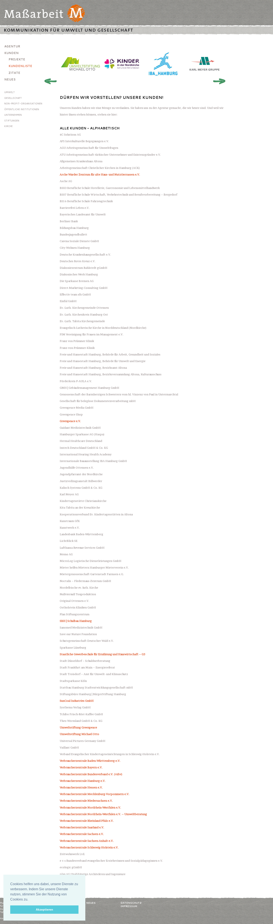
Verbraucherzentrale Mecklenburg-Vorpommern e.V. (94, 794)
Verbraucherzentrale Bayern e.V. (81, 767)
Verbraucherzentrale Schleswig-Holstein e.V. (89, 847)
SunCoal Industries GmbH (77, 700)
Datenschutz (131, 903)
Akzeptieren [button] (44, 909)
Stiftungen (11, 120)
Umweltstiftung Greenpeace (78, 727)
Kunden (11, 53)
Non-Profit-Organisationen (23, 103)
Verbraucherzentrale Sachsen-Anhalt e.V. (87, 840)
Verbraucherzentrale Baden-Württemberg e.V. (90, 760)
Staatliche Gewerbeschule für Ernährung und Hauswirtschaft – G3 (102, 654)
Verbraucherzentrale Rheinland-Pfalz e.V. (87, 820)
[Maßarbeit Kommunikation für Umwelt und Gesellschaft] (136, 16)
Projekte (17, 59)
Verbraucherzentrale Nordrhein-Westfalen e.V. (90, 807)
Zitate (14, 73)
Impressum (129, 906)
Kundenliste (20, 66)
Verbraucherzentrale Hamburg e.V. (83, 780)
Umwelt (9, 92)
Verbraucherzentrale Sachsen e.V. (82, 834)
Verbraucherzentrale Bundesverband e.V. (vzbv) (91, 774)
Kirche (8, 126)
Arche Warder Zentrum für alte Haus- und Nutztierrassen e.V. (100, 174)
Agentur (12, 46)
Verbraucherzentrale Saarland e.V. (82, 827)
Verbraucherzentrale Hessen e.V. (81, 787)
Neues (10, 79)
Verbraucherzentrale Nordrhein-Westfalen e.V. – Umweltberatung (103, 814)
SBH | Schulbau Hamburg (76, 621)
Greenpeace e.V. (70, 421)
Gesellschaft (13, 98)
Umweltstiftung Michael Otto (79, 734)
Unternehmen (13, 115)
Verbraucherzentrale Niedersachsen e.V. (86, 800)
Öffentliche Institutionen (21, 109)
